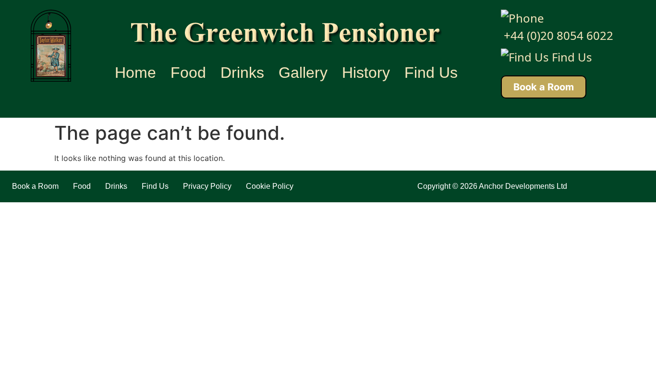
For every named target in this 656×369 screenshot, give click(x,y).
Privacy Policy (207, 186)
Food (188, 72)
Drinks (242, 72)
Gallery (303, 72)
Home (135, 72)
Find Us (431, 72)
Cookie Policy (269, 186)
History (366, 72)
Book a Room (543, 87)
